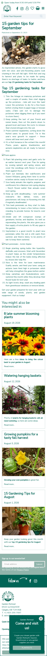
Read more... (9, 366)
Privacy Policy (23, 569)
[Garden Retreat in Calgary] (14, 8)
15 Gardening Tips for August (19, 495)
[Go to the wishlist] (33, 9)
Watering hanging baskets (22, 376)
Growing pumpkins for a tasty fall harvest (21, 436)
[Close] (41, 619)
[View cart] (38, 8)
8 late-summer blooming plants (21, 315)
